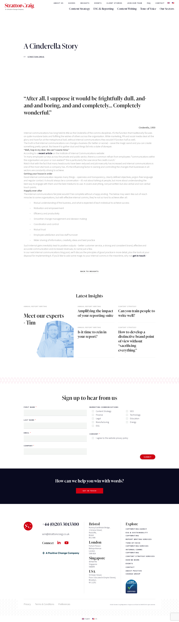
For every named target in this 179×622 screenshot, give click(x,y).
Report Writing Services (139, 539)
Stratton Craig (36, 57)
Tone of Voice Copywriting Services (137, 544)
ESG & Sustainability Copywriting (137, 534)
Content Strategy (79, 8)
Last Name (29, 420)
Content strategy (127, 306)
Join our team (134, 3)
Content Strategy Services (140, 556)
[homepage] (19, 6)
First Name (29, 407)
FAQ (149, 3)
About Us (58, 3)
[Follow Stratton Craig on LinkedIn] (60, 543)
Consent (94, 434)
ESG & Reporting (104, 8)
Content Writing (127, 8)
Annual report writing (35, 306)
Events (98, 3)
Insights (85, 3)
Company (28, 446)
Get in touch (89, 491)
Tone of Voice (148, 8)
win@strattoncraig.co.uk (55, 534)
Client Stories (114, 3)
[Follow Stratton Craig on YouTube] (68, 543)
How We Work (132, 560)
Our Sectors (167, 8)
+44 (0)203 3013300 (60, 524)
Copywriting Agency (136, 529)
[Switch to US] (173, 3)
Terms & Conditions (44, 604)
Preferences (64, 604)
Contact (160, 3)
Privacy (27, 604)
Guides (71, 3)
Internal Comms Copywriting (134, 551)
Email (26, 433)
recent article (45, 153)
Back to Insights (89, 271)
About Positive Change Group (134, 572)
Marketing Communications (104, 407)
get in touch (139, 255)
